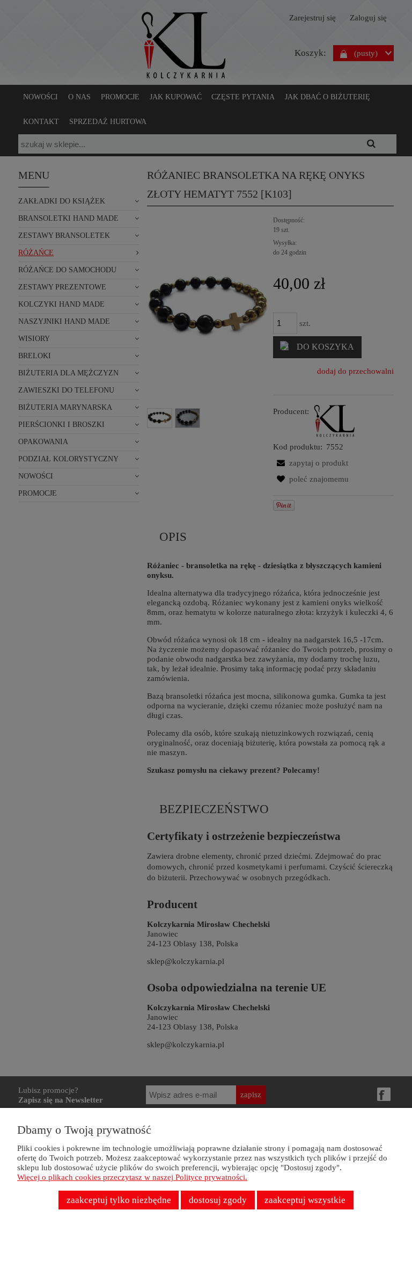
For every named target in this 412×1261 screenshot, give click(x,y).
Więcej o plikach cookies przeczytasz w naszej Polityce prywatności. (132, 1177)
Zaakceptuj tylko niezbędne (119, 1200)
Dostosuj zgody (218, 1200)
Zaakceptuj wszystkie (304, 1200)
